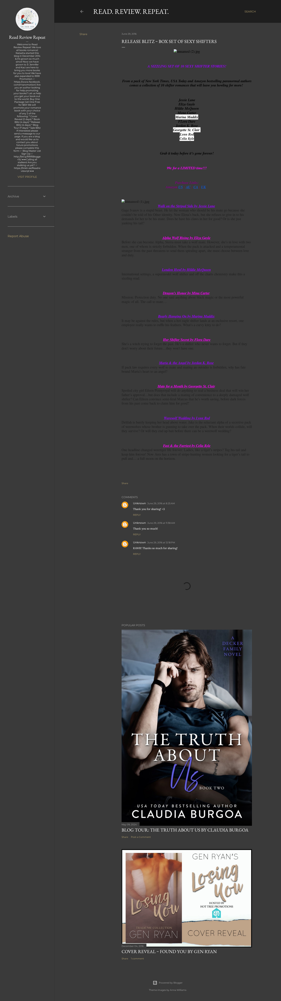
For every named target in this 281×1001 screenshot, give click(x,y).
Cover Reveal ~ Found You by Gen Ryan (169, 951)
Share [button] (83, 34)
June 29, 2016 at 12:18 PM (161, 542)
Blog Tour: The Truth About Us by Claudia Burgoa (185, 830)
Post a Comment (141, 837)
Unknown (139, 503)
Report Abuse (18, 236)
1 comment (137, 958)
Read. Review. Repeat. (131, 11)
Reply (137, 514)
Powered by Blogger (171, 982)
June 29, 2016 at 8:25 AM (161, 503)
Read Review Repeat (27, 37)
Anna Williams (178, 990)
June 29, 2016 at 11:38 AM (161, 522)
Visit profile (27, 176)
